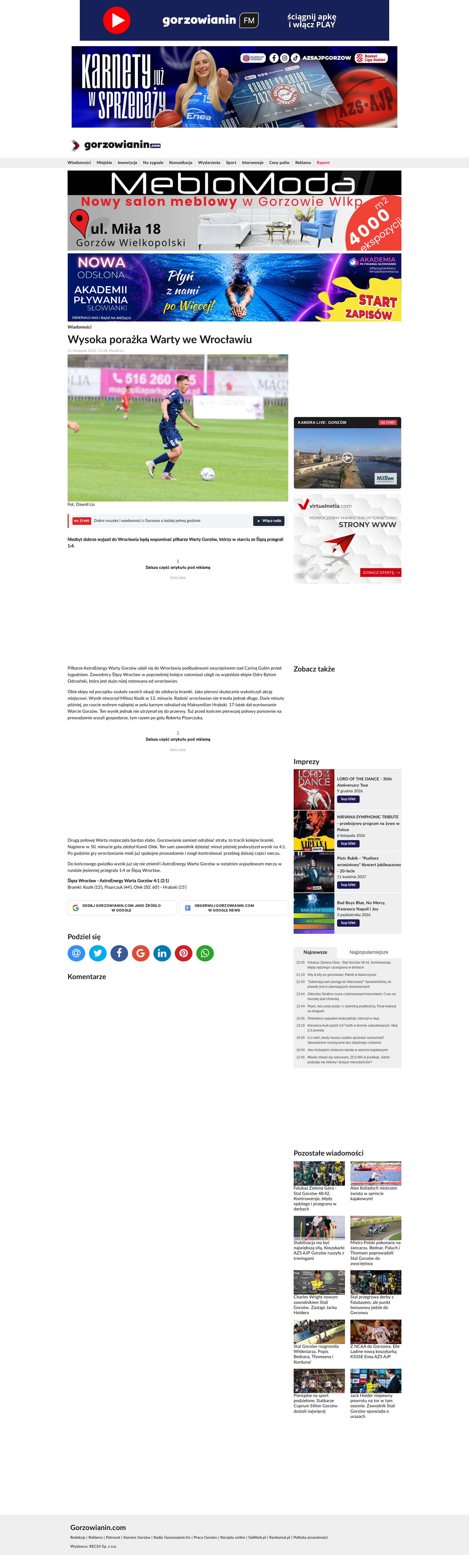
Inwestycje (127, 163)
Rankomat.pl (279, 1538)
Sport (231, 163)
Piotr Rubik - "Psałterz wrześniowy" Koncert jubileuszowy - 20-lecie (369, 864)
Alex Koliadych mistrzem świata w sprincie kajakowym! (348, 1050)
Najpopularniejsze (369, 952)
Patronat (113, 1538)
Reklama (303, 163)
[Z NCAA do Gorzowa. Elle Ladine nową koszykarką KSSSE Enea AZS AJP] (375, 1331)
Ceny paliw (279, 163)
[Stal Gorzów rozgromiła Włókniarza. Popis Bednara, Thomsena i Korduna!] (319, 1331)
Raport (323, 163)
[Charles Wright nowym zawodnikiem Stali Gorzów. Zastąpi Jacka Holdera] (319, 1282)
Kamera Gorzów (136, 1538)
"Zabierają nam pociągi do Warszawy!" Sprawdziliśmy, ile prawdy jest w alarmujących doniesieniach (349, 984)
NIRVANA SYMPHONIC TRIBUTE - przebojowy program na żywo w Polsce (368, 823)
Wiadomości (79, 163)
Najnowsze (315, 952)
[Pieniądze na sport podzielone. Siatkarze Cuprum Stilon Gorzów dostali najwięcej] (319, 1381)
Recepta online (232, 1538)
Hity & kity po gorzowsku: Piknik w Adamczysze (342, 975)
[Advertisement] (178, 623)
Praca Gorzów (205, 1538)
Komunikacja (180, 163)
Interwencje (253, 163)
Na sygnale (153, 163)
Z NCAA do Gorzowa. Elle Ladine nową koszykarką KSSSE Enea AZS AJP (375, 1351)
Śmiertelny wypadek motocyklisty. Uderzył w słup (343, 1018)
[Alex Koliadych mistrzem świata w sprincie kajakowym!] (375, 1173)
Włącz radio (271, 521)
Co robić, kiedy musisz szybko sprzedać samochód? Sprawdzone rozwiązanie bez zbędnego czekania (346, 1040)
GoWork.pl (257, 1538)
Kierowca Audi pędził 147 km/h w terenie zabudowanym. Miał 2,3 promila (353, 1028)
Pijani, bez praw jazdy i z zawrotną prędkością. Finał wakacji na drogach (352, 1008)
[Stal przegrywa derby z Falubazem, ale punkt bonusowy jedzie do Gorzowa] (375, 1282)
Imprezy (306, 761)
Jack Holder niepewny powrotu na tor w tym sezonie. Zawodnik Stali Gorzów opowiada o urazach (372, 1406)
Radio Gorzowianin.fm (172, 1538)
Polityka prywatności (310, 1538)
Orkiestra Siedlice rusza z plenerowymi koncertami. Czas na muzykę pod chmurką (352, 996)
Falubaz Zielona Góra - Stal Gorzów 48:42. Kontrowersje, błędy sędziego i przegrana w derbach (349, 965)
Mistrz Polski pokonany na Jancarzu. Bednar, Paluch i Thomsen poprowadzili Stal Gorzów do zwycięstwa (375, 1253)
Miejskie (104, 163)
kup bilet (348, 799)
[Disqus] (178, 1057)
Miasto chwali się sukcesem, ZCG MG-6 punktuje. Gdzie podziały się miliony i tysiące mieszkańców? (349, 1059)
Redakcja (77, 1538)
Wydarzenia (209, 163)
